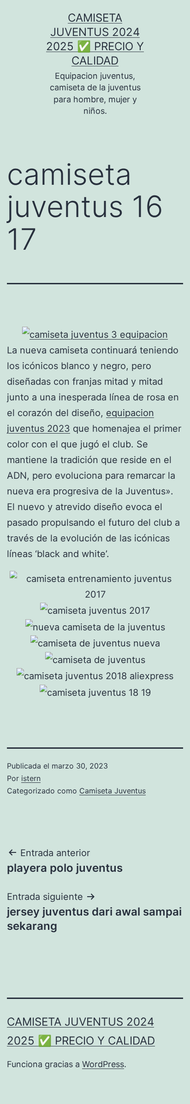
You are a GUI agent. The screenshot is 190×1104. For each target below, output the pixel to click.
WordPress (103, 1064)
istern (31, 778)
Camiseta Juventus (112, 790)
